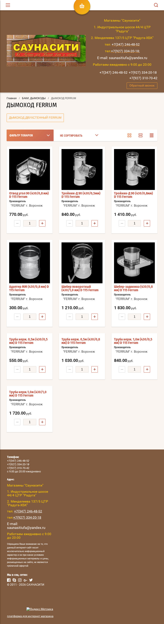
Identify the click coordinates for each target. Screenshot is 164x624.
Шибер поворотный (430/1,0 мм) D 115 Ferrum (80, 288)
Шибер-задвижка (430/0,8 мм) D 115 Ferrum (133, 288)
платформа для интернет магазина (30, 616)
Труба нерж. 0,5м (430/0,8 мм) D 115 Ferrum (81, 341)
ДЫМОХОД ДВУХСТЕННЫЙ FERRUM (35, 117)
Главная (12, 98)
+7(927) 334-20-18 (143, 72)
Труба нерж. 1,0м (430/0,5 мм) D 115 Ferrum (133, 341)
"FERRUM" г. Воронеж (26, 206)
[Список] (140, 135)
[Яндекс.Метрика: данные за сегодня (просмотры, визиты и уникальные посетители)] (39, 609)
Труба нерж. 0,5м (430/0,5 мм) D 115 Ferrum (28, 341)
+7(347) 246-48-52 (113, 72)
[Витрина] (129, 135)
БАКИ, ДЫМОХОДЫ (34, 98)
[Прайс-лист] (151, 135)
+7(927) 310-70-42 (143, 78)
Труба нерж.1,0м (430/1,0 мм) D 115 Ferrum (28, 393)
